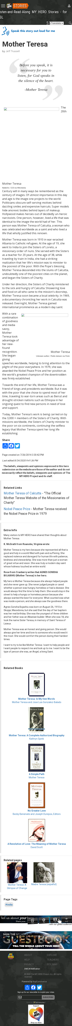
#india (9, 904)
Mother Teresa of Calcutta (22, 493)
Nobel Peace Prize (17, 509)
